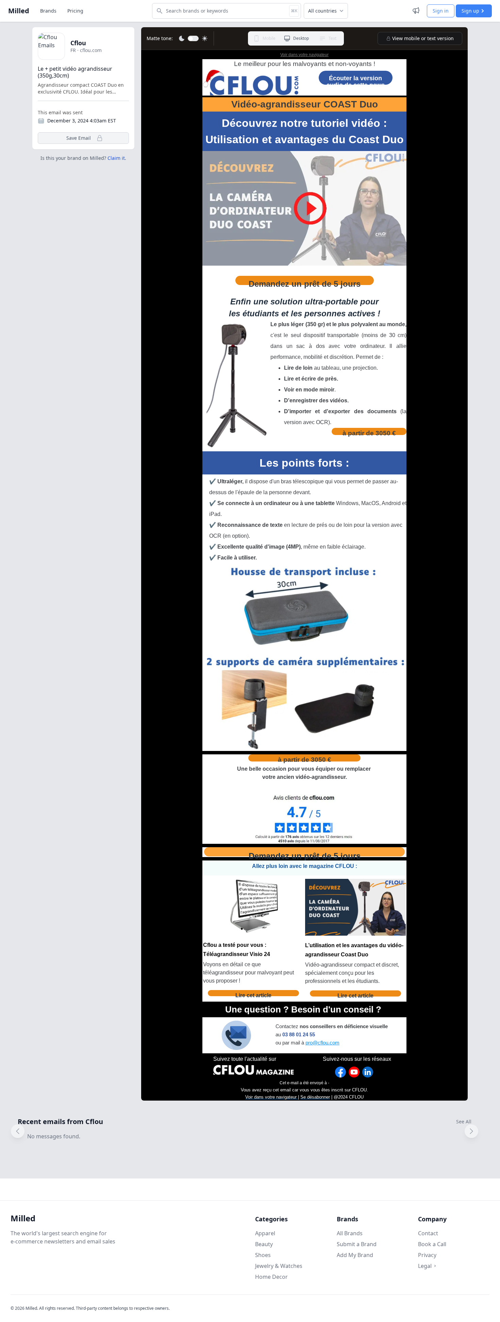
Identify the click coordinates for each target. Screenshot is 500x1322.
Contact (428, 1233)
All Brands (350, 1233)
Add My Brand (355, 1255)
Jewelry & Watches (278, 1266)
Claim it (116, 158)
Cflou (78, 43)
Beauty (264, 1244)
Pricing (75, 10)
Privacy (427, 1255)
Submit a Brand (357, 1244)
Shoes (263, 1255)
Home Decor (271, 1277)
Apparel (265, 1233)
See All (463, 1121)
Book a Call (432, 1244)
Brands (48, 10)
